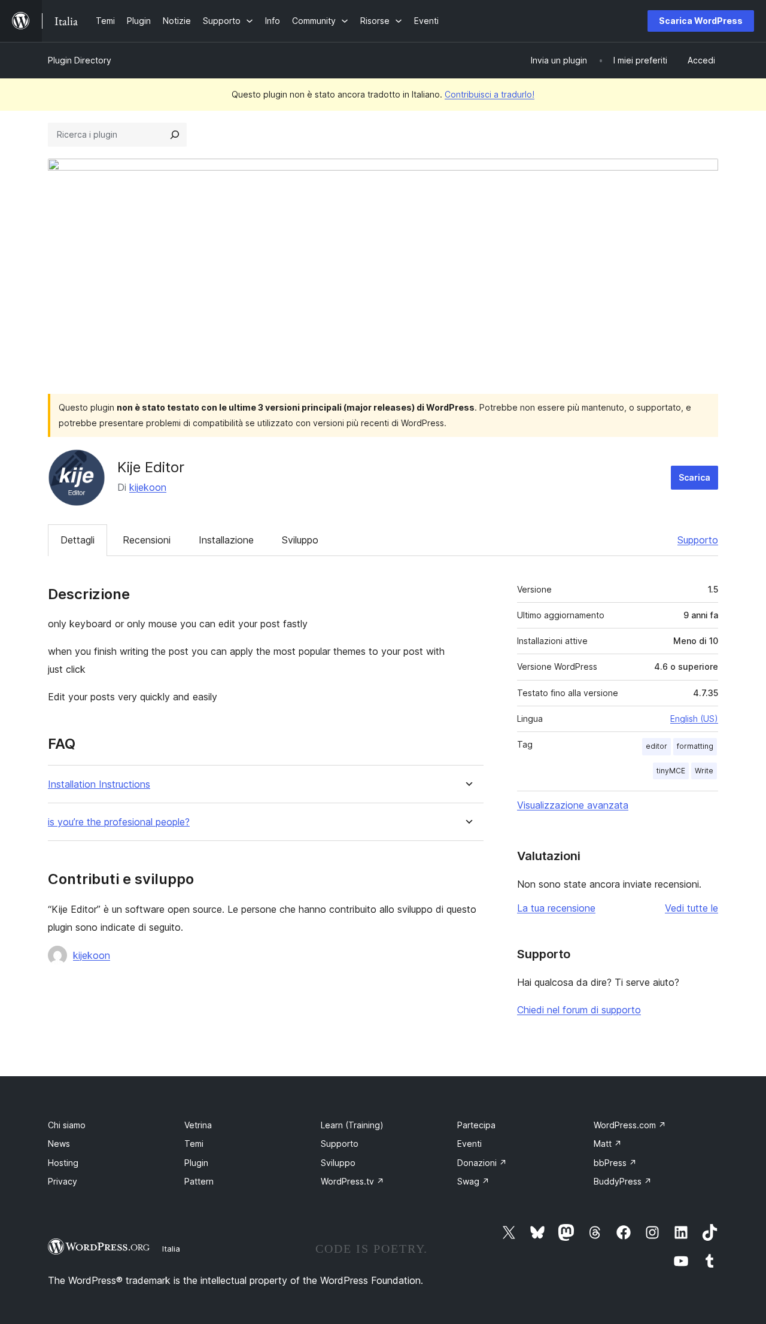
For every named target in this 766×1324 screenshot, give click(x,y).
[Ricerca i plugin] (175, 135)
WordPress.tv (352, 1181)
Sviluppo (300, 540)
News (59, 1143)
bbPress (615, 1163)
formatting (695, 746)
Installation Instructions (99, 784)
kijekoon (147, 487)
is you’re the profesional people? (119, 822)
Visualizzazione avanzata (572, 805)
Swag (473, 1181)
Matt (608, 1143)
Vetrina (198, 1125)
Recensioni (147, 540)
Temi (193, 1143)
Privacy (62, 1181)
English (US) (694, 718)
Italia (171, 1248)
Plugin (196, 1163)
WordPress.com (630, 1125)
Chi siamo (67, 1125)
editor (656, 746)
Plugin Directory (79, 60)
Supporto (697, 540)
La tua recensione (556, 908)
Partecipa (476, 1125)
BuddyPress (623, 1181)
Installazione (226, 540)
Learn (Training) (352, 1125)
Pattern (199, 1181)
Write (704, 770)
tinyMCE (670, 770)
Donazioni (482, 1163)
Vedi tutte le (691, 908)
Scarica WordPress (701, 21)
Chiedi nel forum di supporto (579, 1010)
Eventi (469, 1143)
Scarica (694, 477)
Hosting (63, 1163)
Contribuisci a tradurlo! (489, 94)
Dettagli (77, 540)
